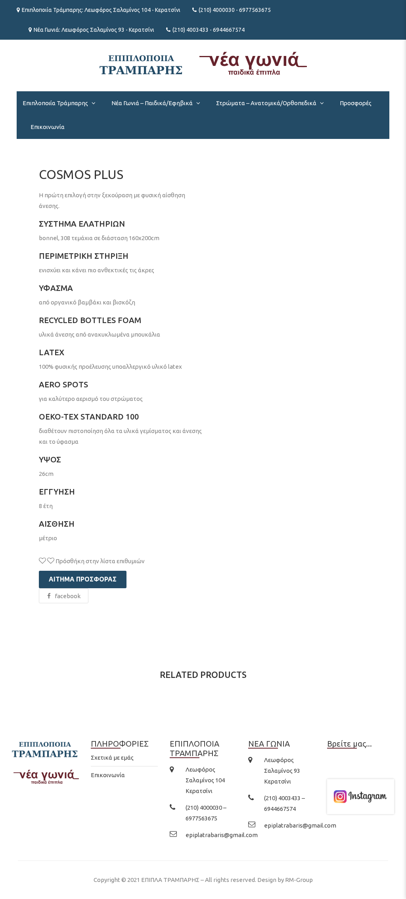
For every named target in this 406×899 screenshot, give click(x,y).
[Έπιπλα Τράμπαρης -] (203, 62)
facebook (67, 596)
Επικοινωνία (48, 126)
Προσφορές (356, 103)
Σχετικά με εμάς (112, 757)
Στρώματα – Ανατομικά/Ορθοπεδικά (266, 103)
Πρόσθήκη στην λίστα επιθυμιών (99, 561)
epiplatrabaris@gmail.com (222, 835)
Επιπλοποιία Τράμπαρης (55, 103)
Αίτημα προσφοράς (83, 579)
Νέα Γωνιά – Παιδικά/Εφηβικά (152, 103)
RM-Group (299, 879)
